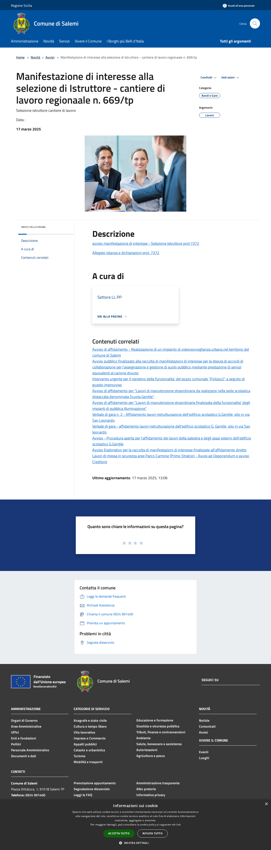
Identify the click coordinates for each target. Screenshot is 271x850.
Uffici (15, 732)
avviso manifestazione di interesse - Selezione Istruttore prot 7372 (145, 243)
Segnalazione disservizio (92, 788)
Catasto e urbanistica (89, 750)
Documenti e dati (23, 755)
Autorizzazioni (146, 749)
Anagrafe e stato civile (90, 720)
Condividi (206, 77)
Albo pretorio (146, 788)
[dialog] (135, 824)
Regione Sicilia (21, 5)
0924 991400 (35, 795)
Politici (16, 744)
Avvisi (50, 57)
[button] (135, 843)
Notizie (204, 720)
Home (20, 57)
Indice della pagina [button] (33, 227)
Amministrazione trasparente (158, 783)
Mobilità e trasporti (88, 761)
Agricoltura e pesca (150, 755)
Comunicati (207, 726)
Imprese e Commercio (90, 738)
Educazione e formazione (154, 720)
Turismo (80, 755)
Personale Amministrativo (30, 750)
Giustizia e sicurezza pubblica (157, 726)
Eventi (203, 751)
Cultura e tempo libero (90, 726)
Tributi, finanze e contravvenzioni (160, 732)
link (178, 824)
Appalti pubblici (85, 744)
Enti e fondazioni (23, 738)
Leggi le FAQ (83, 794)
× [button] (266, 804)
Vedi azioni (228, 77)
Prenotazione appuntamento (95, 783)
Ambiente (143, 737)
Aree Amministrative (26, 726)
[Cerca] (255, 23)
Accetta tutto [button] (119, 833)
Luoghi (204, 757)
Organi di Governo (24, 720)
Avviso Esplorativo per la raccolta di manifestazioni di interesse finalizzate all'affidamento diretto (169, 450)
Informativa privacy (150, 794)
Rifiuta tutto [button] (152, 833)
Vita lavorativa (84, 732)
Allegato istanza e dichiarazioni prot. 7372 (125, 253)
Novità (35, 57)
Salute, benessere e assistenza (159, 743)
